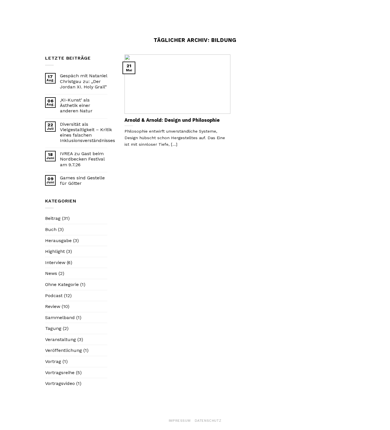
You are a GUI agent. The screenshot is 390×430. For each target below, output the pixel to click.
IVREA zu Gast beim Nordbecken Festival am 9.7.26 (82, 159)
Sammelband (60, 317)
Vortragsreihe (60, 372)
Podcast (54, 295)
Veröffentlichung (63, 350)
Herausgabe (58, 240)
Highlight (55, 251)
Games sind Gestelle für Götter (82, 180)
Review (52, 306)
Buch (51, 229)
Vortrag (53, 361)
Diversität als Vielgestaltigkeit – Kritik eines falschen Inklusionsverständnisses (87, 132)
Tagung (53, 328)
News (51, 273)
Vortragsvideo (60, 383)
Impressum (180, 421)
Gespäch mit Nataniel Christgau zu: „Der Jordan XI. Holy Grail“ (83, 81)
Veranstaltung (60, 339)
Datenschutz (208, 421)
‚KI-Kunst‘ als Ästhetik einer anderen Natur (76, 105)
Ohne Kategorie (62, 284)
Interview (55, 262)
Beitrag (53, 218)
